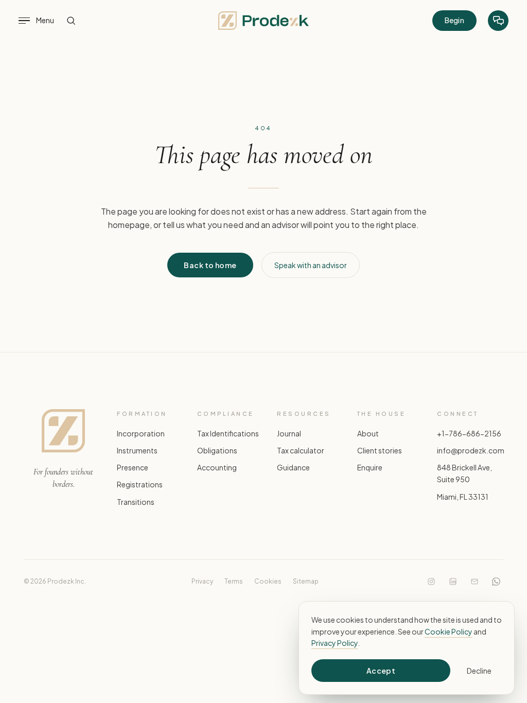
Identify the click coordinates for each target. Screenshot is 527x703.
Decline (479, 670)
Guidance (293, 467)
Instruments (137, 450)
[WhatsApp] (496, 581)
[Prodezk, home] (263, 20)
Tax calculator (300, 450)
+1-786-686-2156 (469, 433)
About (368, 433)
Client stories (379, 450)
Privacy (202, 581)
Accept (381, 670)
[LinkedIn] (453, 581)
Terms (233, 581)
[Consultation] (498, 20)
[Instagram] (431, 581)
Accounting (217, 467)
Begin (454, 20)
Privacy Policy (334, 642)
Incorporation (141, 433)
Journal (289, 433)
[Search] (71, 20)
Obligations (217, 450)
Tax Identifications (228, 433)
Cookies (268, 581)
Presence (132, 467)
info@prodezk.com (470, 450)
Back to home (210, 265)
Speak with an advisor (310, 265)
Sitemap (306, 581)
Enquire (369, 467)
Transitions (135, 501)
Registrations (140, 484)
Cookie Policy (448, 631)
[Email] (474, 581)
